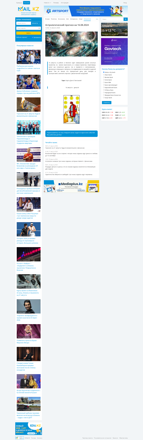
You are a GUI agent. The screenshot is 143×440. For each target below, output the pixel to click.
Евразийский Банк (111, 87)
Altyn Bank (108, 75)
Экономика (61, 19)
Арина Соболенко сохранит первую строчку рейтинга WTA (28, 90)
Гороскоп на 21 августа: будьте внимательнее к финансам (28, 113)
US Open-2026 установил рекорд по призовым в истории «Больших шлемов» (27, 239)
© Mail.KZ (27, 438)
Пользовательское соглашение (102, 438)
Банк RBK (108, 82)
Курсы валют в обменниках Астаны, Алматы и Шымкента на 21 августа (28, 291)
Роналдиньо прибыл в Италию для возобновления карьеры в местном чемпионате (28, 189)
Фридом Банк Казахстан (113, 95)
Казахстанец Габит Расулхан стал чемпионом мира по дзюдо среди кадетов (27, 214)
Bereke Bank (109, 77)
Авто (67, 19)
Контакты (39, 438)
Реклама (56, 3)
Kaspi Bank (108, 98)
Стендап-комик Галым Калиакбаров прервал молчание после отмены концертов (26, 365)
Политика (54, 19)
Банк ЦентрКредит (111, 85)
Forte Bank (108, 80)
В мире (47, 19)
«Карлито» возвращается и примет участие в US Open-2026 (27, 316)
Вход (125, 3)
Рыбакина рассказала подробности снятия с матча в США (28, 67)
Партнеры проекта (87, 438)
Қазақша (19, 3)
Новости (47, 3)
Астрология (87, 19)
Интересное (74, 19)
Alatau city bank (110, 72)
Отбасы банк (109, 90)
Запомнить (37, 37)
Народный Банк (110, 93)
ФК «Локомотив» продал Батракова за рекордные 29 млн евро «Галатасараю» (27, 164)
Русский (26, 3)
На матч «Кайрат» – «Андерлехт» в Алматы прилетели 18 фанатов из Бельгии (26, 265)
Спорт (80, 19)
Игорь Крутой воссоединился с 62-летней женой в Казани (28, 390)
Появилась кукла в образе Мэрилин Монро (27, 340)
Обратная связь (123, 438)
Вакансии (115, 438)
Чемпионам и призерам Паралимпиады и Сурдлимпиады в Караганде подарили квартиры (27, 138)
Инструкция (64, 3)
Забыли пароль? (21, 37)
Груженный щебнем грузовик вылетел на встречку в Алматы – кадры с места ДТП (28, 414)
